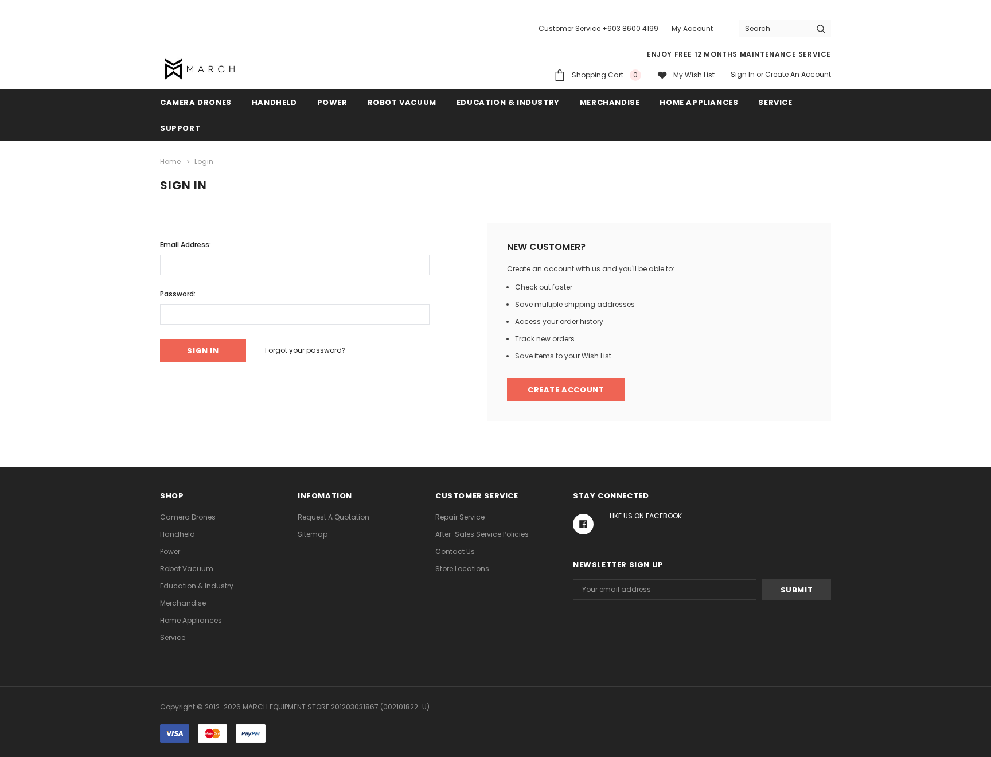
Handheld (274, 102)
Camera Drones (196, 102)
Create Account (566, 389)
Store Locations (462, 568)
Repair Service (460, 517)
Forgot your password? (305, 350)
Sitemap (312, 534)
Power (332, 102)
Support (180, 128)
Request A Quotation (333, 517)
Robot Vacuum (402, 102)
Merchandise (610, 102)
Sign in (743, 74)
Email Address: (185, 244)
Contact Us (455, 551)
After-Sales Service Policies (482, 534)
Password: (178, 294)
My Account (692, 28)
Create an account (798, 74)
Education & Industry (508, 102)
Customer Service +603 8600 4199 (598, 28)
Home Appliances (699, 102)
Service (775, 102)
